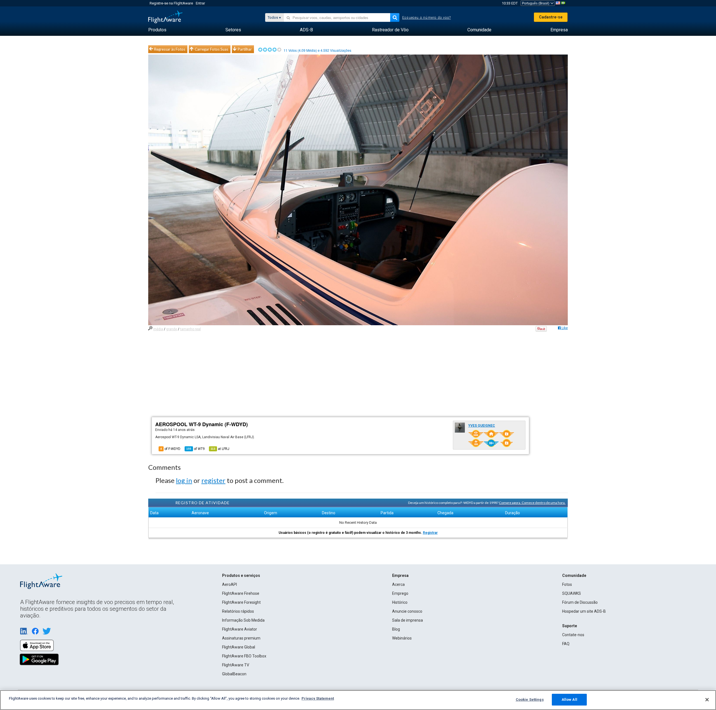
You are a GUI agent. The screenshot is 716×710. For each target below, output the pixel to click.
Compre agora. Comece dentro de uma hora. (532, 503)
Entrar (200, 3)
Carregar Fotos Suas (211, 49)
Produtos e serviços (241, 575)
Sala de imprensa (407, 620)
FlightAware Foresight (241, 602)
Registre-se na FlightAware (171, 3)
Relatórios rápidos (238, 611)
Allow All (569, 699)
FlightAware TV (235, 665)
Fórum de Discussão (580, 602)
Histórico (400, 602)
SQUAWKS (571, 593)
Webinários (402, 638)
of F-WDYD (170, 449)
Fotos (567, 584)
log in (184, 480)
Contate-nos (573, 635)
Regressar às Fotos (169, 49)
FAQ (565, 643)
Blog (396, 629)
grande (171, 329)
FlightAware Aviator (239, 629)
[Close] (707, 700)
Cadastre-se (550, 17)
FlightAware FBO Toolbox (244, 656)
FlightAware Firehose (240, 593)
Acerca (398, 584)
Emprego (400, 593)
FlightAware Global (238, 647)
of (195, 449)
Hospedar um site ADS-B (584, 611)
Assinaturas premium (241, 638)
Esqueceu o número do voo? (426, 18)
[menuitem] (157, 30)
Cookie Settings (530, 699)
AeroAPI (229, 584)
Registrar (430, 533)
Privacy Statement (318, 698)
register (213, 480)
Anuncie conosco (407, 611)
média (158, 329)
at (220, 449)
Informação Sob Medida (243, 620)
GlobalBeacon (234, 674)
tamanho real (190, 329)
